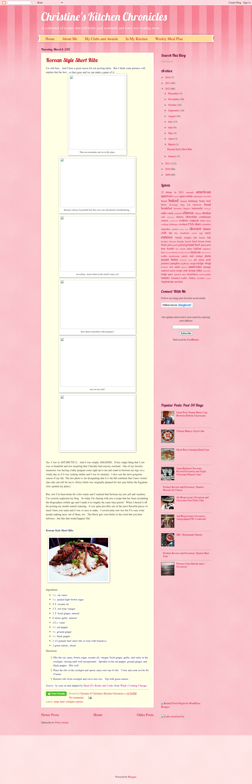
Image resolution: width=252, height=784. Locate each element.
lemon (174, 252)
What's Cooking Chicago (133, 685)
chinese (180, 216)
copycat (194, 220)
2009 (168, 174)
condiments (205, 216)
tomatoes (175, 278)
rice (171, 267)
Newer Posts (50, 714)
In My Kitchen (137, 38)
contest (164, 220)
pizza (201, 259)
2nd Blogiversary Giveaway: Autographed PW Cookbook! (191, 517)
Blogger (132, 776)
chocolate (191, 217)
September (174, 110)
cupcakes (165, 229)
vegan (208, 278)
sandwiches (195, 267)
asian (56, 701)
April (171, 138)
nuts (192, 256)
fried (194, 241)
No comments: (77, 697)
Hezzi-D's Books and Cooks (98, 685)
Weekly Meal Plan (169, 38)
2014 (168, 77)
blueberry (197, 204)
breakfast (166, 208)
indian (189, 248)
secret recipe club (179, 270)
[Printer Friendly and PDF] (56, 694)
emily (208, 233)
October (172, 105)
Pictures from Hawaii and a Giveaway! (190, 565)
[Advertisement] (188, 373)
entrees (79, 701)
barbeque (193, 201)
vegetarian (167, 281)
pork (208, 259)
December (173, 93)
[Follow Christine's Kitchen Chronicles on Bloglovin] (177, 306)
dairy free (184, 229)
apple (176, 196)
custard (175, 229)
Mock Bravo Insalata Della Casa (192, 449)
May (170, 133)
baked (173, 200)
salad (177, 267)
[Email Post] (89, 697)
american (203, 191)
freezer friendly (176, 241)
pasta (208, 256)
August (172, 116)
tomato (165, 278)
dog (176, 232)
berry (164, 204)
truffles (184, 277)
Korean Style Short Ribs (71, 60)
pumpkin (175, 263)
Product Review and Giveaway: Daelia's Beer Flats (186, 554)
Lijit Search (167, 61)
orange (199, 256)
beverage (173, 204)
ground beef (193, 245)
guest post (206, 245)
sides (199, 270)
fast (195, 237)
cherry (198, 213)
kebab (168, 252)
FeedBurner (193, 339)
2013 (168, 83)
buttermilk (197, 208)
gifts (169, 245)
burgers (186, 208)
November (174, 99)
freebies (164, 241)
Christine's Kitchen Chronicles (104, 16)
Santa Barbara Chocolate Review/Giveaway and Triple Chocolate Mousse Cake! (191, 471)
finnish (202, 237)
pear (190, 259)
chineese (170, 217)
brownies (178, 208)
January (172, 156)
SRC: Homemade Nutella (189, 534)
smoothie (207, 270)
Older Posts (145, 714)
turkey (192, 278)
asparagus (198, 196)
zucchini (178, 281)
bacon (164, 201)
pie (195, 259)
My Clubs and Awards (101, 38)
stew (184, 274)
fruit (164, 245)
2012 (168, 88)
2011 (168, 163)
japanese (207, 248)
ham (163, 248)
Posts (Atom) (62, 722)
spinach (177, 274)
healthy (170, 248)
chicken (206, 213)
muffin (164, 255)
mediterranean (184, 252)
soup (164, 274)
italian (197, 248)
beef (62, 701)
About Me (69, 38)
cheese (188, 212)
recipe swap (203, 263)
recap (193, 263)
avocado (207, 196)
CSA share (194, 224)
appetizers (167, 196)
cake (163, 213)
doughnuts (184, 232)
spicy (170, 274)
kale (163, 252)
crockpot (70, 701)
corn (202, 220)
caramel (178, 213)
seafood (165, 270)
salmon (184, 267)
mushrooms (174, 255)
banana (183, 200)
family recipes (183, 237)
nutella (185, 255)
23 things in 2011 (172, 192)
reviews (164, 266)
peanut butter (169, 259)
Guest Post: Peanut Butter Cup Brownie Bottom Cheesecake (191, 414)
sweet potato (205, 274)
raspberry (184, 263)
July (170, 121)
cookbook (173, 220)
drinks (194, 233)
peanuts (183, 259)
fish (209, 237)
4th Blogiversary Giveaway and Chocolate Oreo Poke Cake (192, 499)
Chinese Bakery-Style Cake (190, 431)
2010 (168, 169)
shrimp (192, 270)
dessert (195, 228)
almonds (190, 192)
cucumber (206, 224)
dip (170, 233)
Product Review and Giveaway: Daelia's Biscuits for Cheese (183, 488)
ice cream (181, 248)
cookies (183, 220)
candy (170, 213)
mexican (196, 252)
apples (182, 196)
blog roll (185, 204)
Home (50, 38)
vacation (200, 277)
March (171, 144)
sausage (207, 267)
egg (201, 232)
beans (202, 201)
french (188, 241)
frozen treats (204, 241)
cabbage (207, 208)
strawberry (192, 274)
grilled (181, 245)
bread (207, 204)
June (170, 127)
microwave (206, 252)
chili (163, 216)
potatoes (165, 263)
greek (175, 244)
